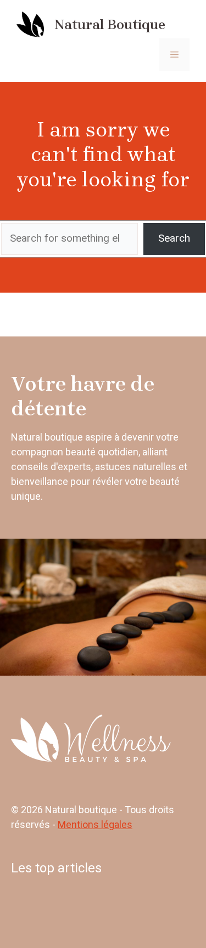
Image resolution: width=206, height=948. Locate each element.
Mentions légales (95, 824)
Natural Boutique (109, 24)
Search (174, 238)
